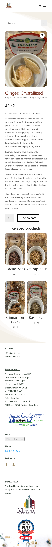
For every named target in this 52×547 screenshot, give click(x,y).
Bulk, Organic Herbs (20, 97)
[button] (42, 35)
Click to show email (14, 439)
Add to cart (28, 218)
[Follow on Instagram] (13, 464)
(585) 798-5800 (12, 451)
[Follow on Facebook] (7, 464)
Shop (7, 97)
